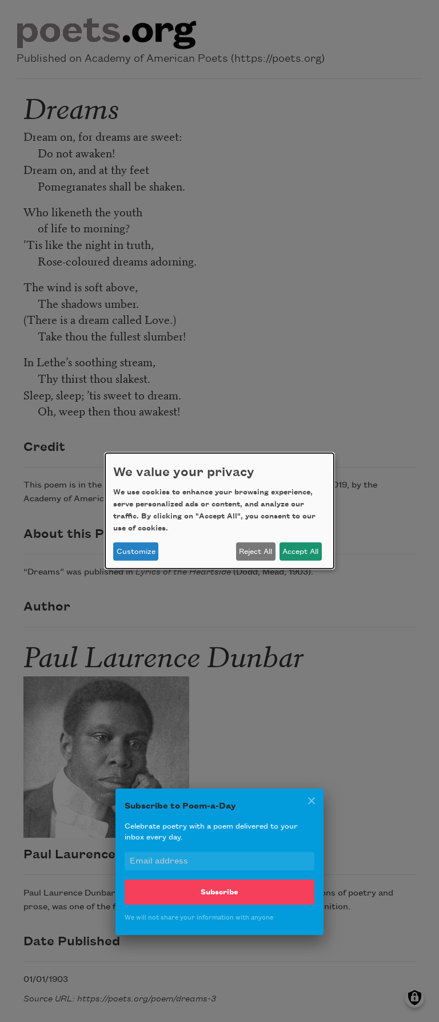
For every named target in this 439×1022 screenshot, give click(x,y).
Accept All (300, 552)
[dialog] (219, 511)
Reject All (255, 552)
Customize (136, 552)
